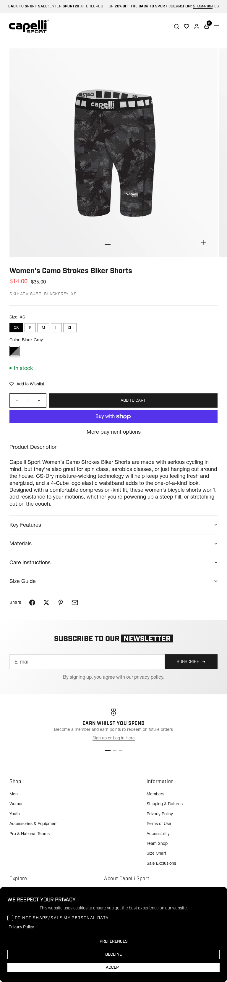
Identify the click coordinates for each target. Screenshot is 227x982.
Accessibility (158, 833)
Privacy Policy (160, 813)
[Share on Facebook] (32, 602)
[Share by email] (74, 602)
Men (13, 794)
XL (70, 327)
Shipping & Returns (165, 803)
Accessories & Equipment (33, 823)
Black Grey (14, 351)
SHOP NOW (203, 6)
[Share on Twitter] (46, 602)
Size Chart (156, 853)
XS (16, 327)
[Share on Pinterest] (60, 602)
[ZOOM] (203, 243)
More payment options (114, 431)
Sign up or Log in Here (114, 738)
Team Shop (157, 843)
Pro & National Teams (29, 833)
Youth (14, 813)
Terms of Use (159, 823)
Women (16, 803)
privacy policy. (149, 677)
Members (155, 794)
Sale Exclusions (161, 863)
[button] (26, 384)
